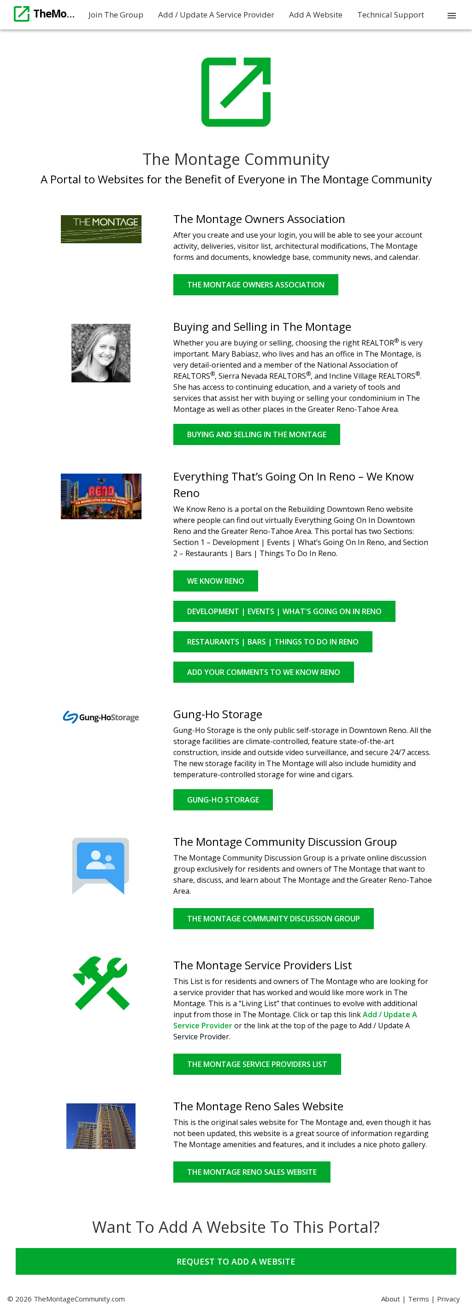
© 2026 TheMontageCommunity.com (66, 1298)
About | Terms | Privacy (420, 1298)
